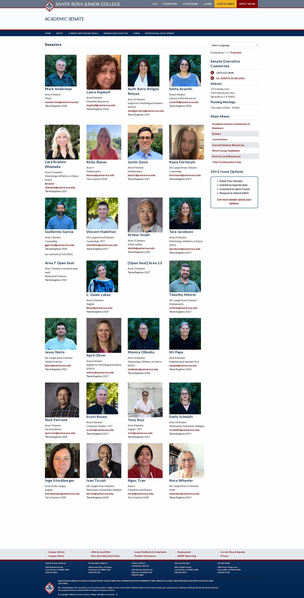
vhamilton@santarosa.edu (101, 244)
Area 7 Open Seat (59, 263)
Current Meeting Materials (83, 33)
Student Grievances (145, 556)
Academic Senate (64, 18)
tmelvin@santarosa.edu (183, 307)
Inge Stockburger (60, 480)
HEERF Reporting (186, 556)
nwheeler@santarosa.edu (184, 493)
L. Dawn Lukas (98, 295)
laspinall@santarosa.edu (100, 105)
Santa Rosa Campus (55, 563)
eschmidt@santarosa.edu (184, 429)
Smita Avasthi (180, 89)
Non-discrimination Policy (105, 556)
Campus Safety (56, 552)
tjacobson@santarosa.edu (184, 248)
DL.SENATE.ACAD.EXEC (230, 78)
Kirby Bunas (96, 162)
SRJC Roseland (182, 563)
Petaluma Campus (97, 563)
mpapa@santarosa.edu (183, 365)
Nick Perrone (56, 420)
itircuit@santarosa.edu (100, 493)
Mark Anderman (58, 89)
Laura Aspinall (98, 92)
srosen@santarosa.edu (100, 429)
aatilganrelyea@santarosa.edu (146, 110)
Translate (235, 52)
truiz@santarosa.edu (140, 432)
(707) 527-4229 (180, 572)
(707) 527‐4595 (225, 72)
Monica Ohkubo (141, 352)
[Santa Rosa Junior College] (83, 4)
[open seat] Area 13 (145, 263)
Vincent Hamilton (101, 232)
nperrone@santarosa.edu (60, 432)
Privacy (224, 556)
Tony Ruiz (136, 420)
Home (48, 33)
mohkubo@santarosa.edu (143, 369)
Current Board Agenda (233, 552)
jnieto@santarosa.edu (58, 365)
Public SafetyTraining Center (140, 564)
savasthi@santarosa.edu (183, 101)
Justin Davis (138, 162)
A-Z (155, 4)
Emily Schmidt (181, 417)
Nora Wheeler (181, 480)
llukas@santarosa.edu (99, 307)
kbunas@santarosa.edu (100, 175)
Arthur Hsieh (139, 235)
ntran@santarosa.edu (140, 493)
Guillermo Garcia (59, 232)
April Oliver (96, 355)
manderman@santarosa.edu (61, 101)
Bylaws (216, 133)
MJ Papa (176, 352)
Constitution (219, 139)
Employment (184, 552)
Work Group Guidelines (226, 150)
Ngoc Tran (136, 480)
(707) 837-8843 (137, 575)
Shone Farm (224, 563)
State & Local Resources (226, 156)
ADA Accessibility (101, 552)
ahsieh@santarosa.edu (141, 248)
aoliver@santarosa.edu (100, 372)
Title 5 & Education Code (226, 161)
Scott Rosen (96, 417)
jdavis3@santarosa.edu (141, 175)
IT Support (170, 4)
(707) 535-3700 (224, 572)
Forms (136, 33)
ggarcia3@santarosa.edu (59, 244)
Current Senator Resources (228, 144)
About (59, 33)
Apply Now (247, 3)
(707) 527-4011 (51, 572)
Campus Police (56, 556)
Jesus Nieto (55, 352)
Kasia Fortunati (182, 162)
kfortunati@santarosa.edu (185, 175)
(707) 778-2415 (94, 572)
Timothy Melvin (182, 295)
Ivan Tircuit (96, 480)
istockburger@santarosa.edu (62, 493)
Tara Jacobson (181, 232)
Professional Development (159, 33)
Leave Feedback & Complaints (150, 552)
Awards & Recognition (115, 33)
